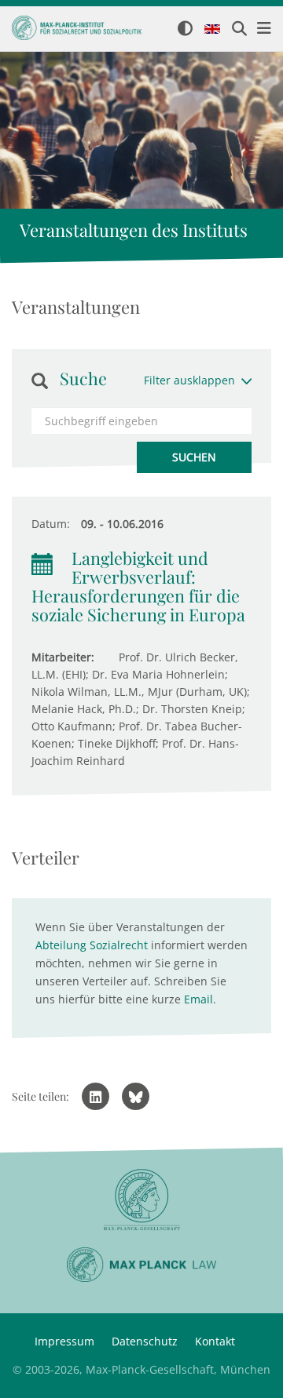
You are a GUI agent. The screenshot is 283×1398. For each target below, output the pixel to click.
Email (198, 999)
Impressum (64, 1341)
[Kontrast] (185, 29)
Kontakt (215, 1341)
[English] (212, 30)
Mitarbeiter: (62, 657)
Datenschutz (145, 1341)
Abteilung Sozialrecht (91, 944)
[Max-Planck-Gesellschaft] (141, 1200)
